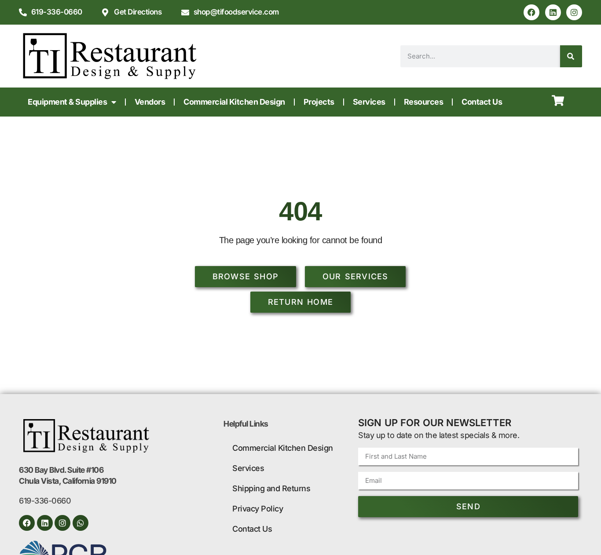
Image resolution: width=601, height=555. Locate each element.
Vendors (150, 101)
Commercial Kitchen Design (234, 101)
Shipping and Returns (271, 488)
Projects (319, 101)
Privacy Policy (257, 508)
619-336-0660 (45, 500)
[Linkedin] (553, 12)
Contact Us (482, 101)
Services (369, 101)
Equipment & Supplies (67, 101)
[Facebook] (531, 12)
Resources (423, 101)
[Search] (571, 56)
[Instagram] (574, 12)
